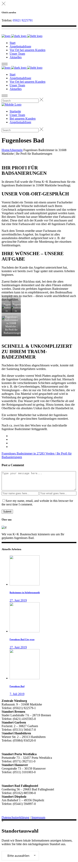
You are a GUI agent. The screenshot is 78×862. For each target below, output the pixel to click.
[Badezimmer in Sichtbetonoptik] (25, 584)
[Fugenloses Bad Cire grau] (25, 631)
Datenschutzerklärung (15, 817)
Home (5, 150)
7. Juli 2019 (17, 694)
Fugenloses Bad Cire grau (22, 639)
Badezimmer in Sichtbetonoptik (25, 592)
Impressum (38, 817)
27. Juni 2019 (18, 600)
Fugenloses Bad (17, 686)
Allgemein (16, 150)
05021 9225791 (23, 20)
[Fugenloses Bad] (25, 678)
